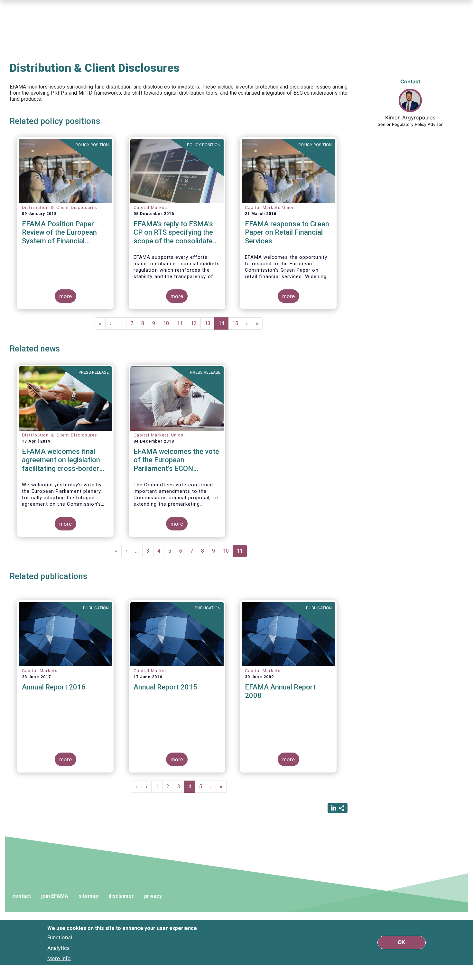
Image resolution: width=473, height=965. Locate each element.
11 (182, 323)
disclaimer (121, 896)
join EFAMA (54, 896)
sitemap (88, 896)
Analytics (58, 947)
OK (401, 942)
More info (59, 958)
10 (168, 323)
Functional (59, 937)
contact (21, 896)
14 (223, 325)
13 (210, 323)
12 (196, 323)
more (65, 296)
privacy (153, 896)
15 (237, 323)
